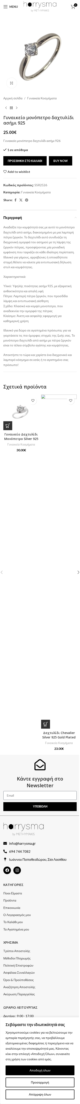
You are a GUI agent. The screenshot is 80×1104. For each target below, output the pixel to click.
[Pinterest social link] (27, 200)
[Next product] (16, 107)
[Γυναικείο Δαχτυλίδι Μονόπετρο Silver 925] (21, 412)
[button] (7, 425)
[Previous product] (6, 107)
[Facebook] (7, 870)
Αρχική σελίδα (12, 98)
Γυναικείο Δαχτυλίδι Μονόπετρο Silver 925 (21, 436)
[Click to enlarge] (12, 83)
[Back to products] (11, 107)
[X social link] (21, 200)
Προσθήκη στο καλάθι (25, 161)
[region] (40, 1060)
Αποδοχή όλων (40, 1070)
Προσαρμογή (40, 1082)
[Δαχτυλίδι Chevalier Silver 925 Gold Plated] (59, 562)
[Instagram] (17, 870)
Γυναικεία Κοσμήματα (42, 98)
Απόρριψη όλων (40, 1094)
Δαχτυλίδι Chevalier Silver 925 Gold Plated (59, 735)
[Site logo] (40, 6)
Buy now (60, 161)
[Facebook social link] (15, 200)
